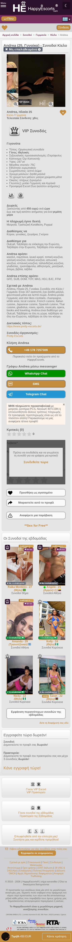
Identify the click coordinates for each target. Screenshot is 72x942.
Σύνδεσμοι (55, 862)
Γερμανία (41, 35)
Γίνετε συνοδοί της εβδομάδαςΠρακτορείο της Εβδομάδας (36, 814)
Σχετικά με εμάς (18, 862)
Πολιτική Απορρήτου (43, 870)
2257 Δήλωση (45, 867)
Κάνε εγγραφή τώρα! (22, 768)
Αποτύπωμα (13, 867)
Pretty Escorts (15, 336)
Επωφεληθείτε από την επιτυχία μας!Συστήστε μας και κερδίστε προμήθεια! (36, 838)
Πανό (45, 862)
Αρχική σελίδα (10, 35)
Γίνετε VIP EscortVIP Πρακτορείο (36, 791)
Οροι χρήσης (29, 867)
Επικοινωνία (34, 862)
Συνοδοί (27, 35)
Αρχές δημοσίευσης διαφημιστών (34, 873)
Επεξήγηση (25, 870)
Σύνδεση (63, 27)
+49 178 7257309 (36, 350)
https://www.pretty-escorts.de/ (24, 326)
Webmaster (36, 865)
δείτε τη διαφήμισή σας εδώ (54, 723)
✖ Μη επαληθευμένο (22, 49)
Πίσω (10, 18)
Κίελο (53, 35)
